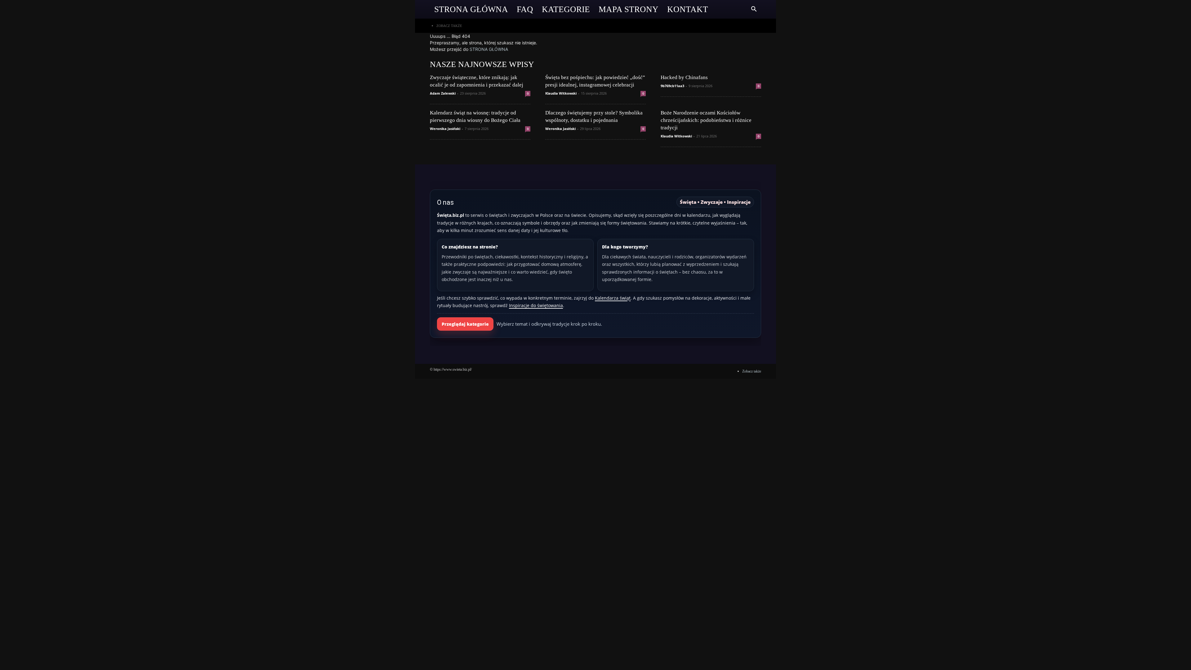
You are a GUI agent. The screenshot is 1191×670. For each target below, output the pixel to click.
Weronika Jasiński (445, 128)
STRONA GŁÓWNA (489, 49)
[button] (753, 10)
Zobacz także (449, 26)
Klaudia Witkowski (561, 93)
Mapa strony (628, 9)
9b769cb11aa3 (672, 85)
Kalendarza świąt (613, 298)
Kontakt (687, 9)
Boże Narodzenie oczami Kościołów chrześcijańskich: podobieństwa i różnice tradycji (706, 120)
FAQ (525, 9)
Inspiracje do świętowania (536, 305)
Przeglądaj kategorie (465, 324)
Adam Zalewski (443, 93)
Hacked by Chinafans (684, 77)
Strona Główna (471, 9)
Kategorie (566, 9)
